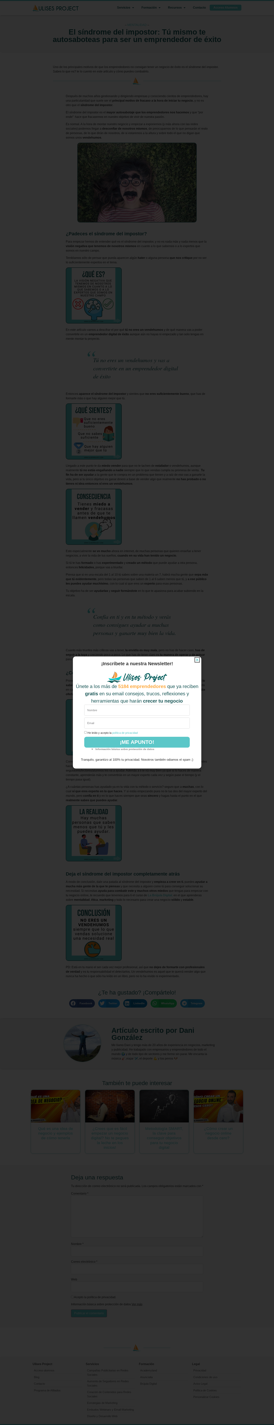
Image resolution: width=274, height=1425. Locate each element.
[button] (197, 660)
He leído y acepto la (112, 732)
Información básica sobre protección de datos (124, 749)
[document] (137, 712)
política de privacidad (125, 732)
